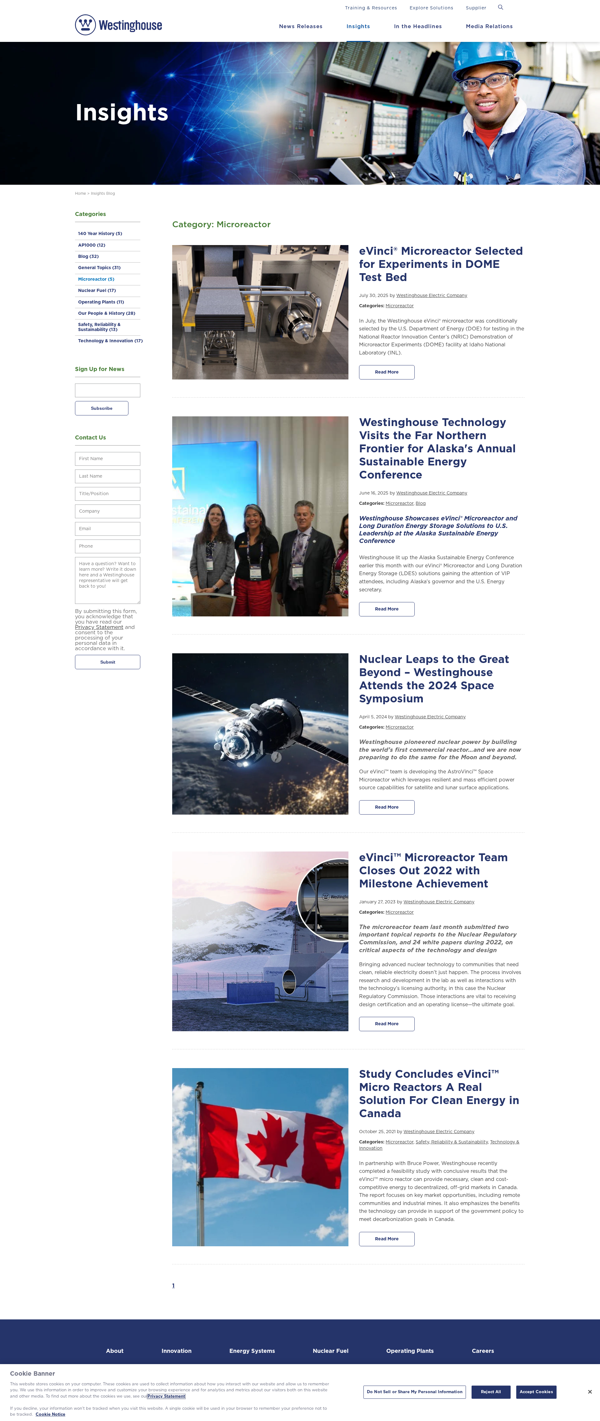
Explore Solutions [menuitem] (431, 8)
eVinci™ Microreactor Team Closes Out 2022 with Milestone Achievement (433, 871)
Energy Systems (252, 1351)
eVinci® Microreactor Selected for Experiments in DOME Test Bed (441, 264)
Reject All (491, 1392)
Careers (483, 1351)
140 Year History (100, 234)
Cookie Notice (50, 1415)
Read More (387, 372)
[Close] (590, 1391)
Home (80, 193)
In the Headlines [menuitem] (418, 26)
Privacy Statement (166, 1396)
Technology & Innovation (110, 341)
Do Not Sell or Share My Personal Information (414, 1392)
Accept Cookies (536, 1392)
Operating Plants (101, 302)
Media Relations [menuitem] (489, 26)
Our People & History (106, 313)
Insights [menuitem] (358, 26)
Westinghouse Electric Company (431, 296)
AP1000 (91, 245)
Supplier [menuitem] (476, 8)
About (114, 1351)
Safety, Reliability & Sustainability (99, 327)
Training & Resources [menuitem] (371, 8)
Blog (88, 256)
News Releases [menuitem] (301, 26)
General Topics (99, 268)
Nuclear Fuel (97, 291)
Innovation (177, 1351)
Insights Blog (103, 193)
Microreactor (96, 279)
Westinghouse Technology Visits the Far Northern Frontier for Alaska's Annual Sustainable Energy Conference (437, 449)
